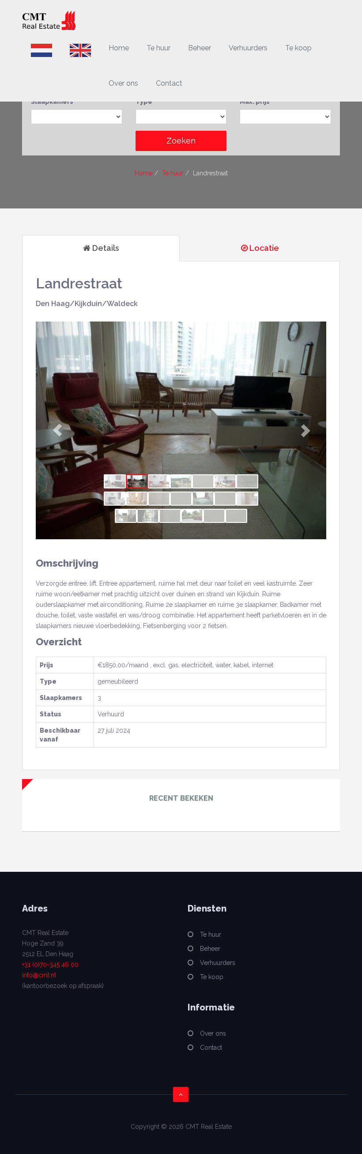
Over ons (123, 83)
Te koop (298, 48)
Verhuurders (248, 48)
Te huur (158, 48)
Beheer (199, 48)
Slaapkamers (52, 101)
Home (119, 48)
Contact (169, 83)
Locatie (263, 248)
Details (104, 248)
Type (144, 101)
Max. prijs (255, 101)
